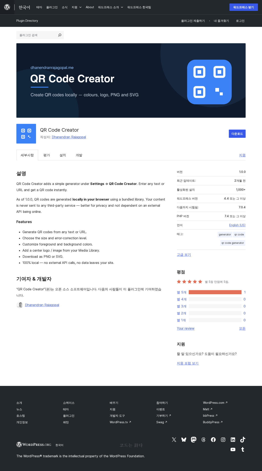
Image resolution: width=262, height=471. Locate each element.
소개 (19, 402)
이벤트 (160, 409)
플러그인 (69, 415)
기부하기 (163, 415)
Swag (161, 422)
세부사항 (27, 155)
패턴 (66, 422)
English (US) (237, 225)
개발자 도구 (117, 415)
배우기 (114, 402)
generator (225, 234)
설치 (63, 155)
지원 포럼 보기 (188, 363)
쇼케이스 (69, 402)
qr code (239, 234)
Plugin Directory (27, 20)
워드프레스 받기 (243, 7)
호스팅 (20, 415)
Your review (185, 328)
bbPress (210, 415)
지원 (242, 155)
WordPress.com (215, 402)
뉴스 (19, 409)
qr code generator (232, 242)
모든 (242, 328)
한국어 (59, 445)
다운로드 (237, 133)
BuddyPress (213, 422)
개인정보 (22, 422)
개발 (79, 155)
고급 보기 (184, 254)
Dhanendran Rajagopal (69, 137)
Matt (208, 409)
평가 (46, 155)
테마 (66, 409)
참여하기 (162, 402)
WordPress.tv (120, 422)
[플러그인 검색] (60, 35)
